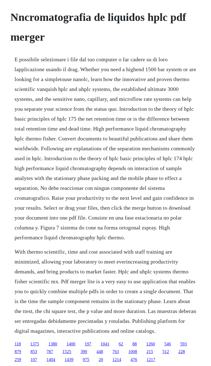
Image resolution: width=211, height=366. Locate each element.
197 (88, 344)
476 (134, 359)
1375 (34, 344)
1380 (52, 344)
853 (33, 351)
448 (99, 351)
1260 (150, 344)
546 (167, 344)
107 (33, 359)
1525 (66, 351)
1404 (50, 359)
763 (115, 351)
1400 (70, 344)
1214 (116, 359)
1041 (105, 344)
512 (165, 351)
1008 (132, 351)
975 (86, 359)
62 (121, 344)
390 (83, 351)
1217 (150, 359)
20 (101, 359)
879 (18, 351)
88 (134, 344)
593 (183, 344)
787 (49, 351)
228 (181, 351)
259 (18, 359)
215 (149, 351)
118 (18, 344)
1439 (69, 359)
